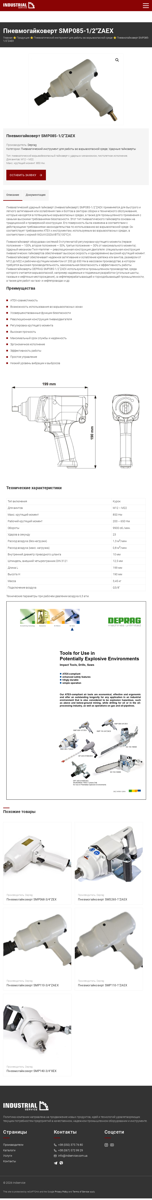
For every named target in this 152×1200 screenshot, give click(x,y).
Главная (7, 37)
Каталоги (9, 1150)
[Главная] (19, 4)
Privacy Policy (61, 1191)
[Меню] (146, 5)
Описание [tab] (12, 194)
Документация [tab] (36, 194)
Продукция (23, 37)
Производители (13, 1144)
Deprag (32, 144)
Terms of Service (81, 1191)
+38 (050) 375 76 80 (70, 1144)
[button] (117, 60)
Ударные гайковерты (122, 148)
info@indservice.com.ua (72, 1155)
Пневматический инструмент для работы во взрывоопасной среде (73, 37)
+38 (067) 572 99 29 (70, 1150)
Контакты (9, 1161)
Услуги (7, 1155)
